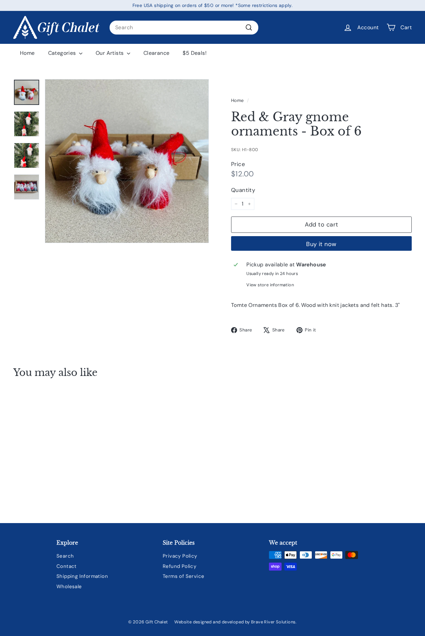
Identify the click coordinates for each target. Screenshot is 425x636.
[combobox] (184, 28)
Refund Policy (179, 566)
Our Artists (110, 52)
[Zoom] (127, 161)
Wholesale (69, 586)
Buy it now (321, 244)
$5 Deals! (195, 52)
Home (27, 52)
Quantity (243, 190)
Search (65, 556)
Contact (66, 566)
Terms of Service (183, 576)
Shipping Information (82, 576)
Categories (62, 52)
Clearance (156, 52)
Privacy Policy (180, 556)
